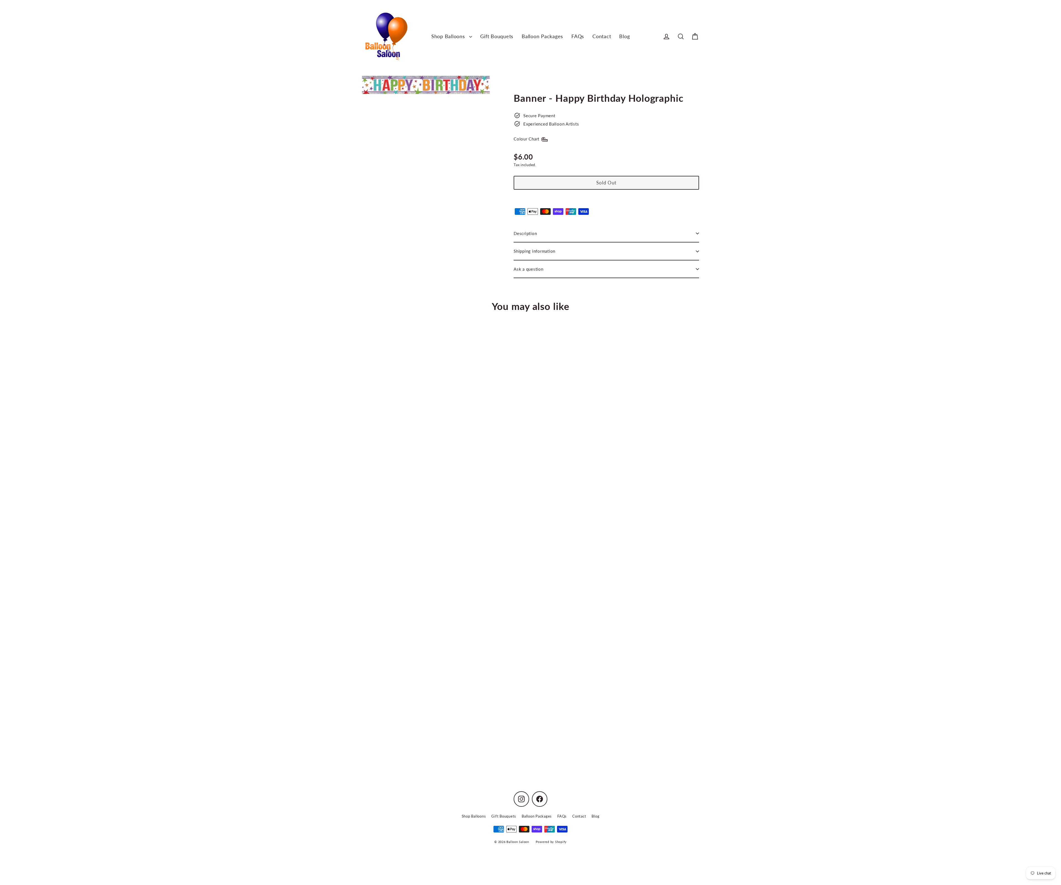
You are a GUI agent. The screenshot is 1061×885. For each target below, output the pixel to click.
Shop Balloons (449, 36)
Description (525, 233)
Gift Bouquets (496, 36)
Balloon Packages (542, 36)
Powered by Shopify (551, 842)
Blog (624, 36)
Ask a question (528, 269)
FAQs (577, 36)
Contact (601, 36)
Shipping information (534, 251)
